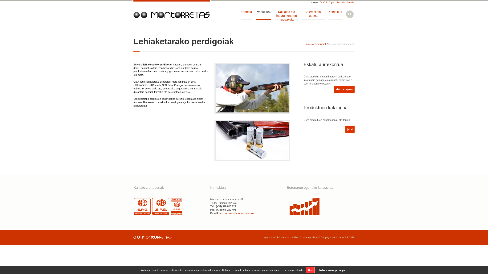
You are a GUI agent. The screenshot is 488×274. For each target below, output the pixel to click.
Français (350, 2)
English (332, 2)
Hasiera (309, 44)
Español (323, 2)
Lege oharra (269, 237)
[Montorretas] (171, 14)
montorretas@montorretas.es (236, 213)
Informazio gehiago (332, 270)
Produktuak (320, 44)
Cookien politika (308, 237)
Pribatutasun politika (287, 237)
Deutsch (341, 2)
